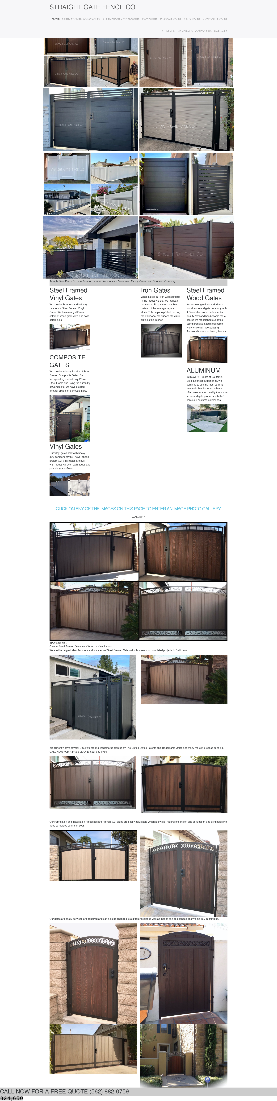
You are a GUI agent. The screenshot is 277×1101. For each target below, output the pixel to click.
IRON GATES (150, 18)
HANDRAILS (185, 31)
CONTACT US (203, 31)
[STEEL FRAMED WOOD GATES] (183, 873)
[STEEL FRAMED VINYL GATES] (138, 581)
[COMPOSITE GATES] (70, 418)
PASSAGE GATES (170, 18)
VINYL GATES (192, 18)
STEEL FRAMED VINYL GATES (121, 18)
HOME (56, 18)
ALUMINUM (168, 31)
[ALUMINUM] (207, 418)
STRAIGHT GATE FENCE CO (92, 6)
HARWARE (220, 31)
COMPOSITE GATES (215, 18)
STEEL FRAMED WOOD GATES (81, 18)
